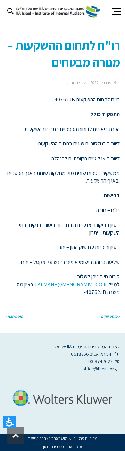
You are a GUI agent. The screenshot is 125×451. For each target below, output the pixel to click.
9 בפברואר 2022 (103, 82)
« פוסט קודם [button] (110, 316)
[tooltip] (103, 82)
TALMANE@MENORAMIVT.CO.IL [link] (71, 284)
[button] (9, 422)
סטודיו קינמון (53, 446)
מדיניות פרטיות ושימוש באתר (74, 438)
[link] (57, 11)
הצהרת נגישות (39, 438)
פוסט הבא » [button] (14, 316)
